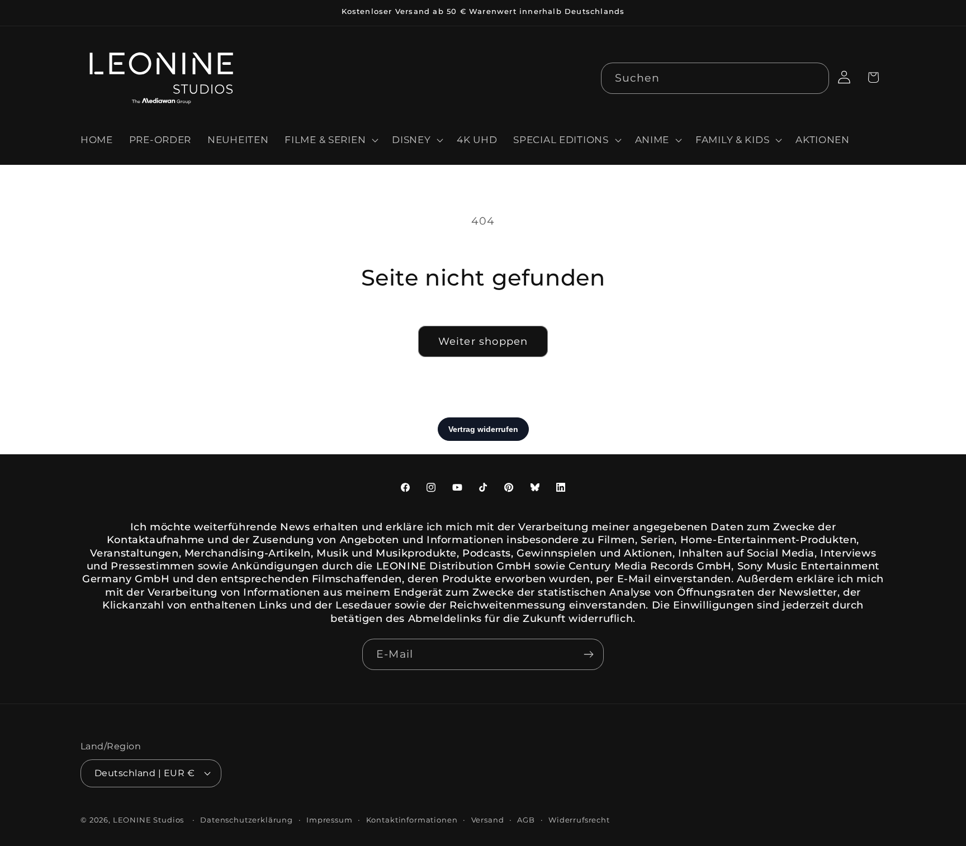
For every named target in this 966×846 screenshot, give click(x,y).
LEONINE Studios (148, 819)
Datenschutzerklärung (246, 819)
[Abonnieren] (588, 654)
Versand (487, 819)
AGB (526, 819)
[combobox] (715, 78)
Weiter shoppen (483, 341)
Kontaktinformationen (412, 819)
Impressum (329, 819)
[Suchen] (813, 78)
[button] (330, 140)
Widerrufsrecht (579, 819)
